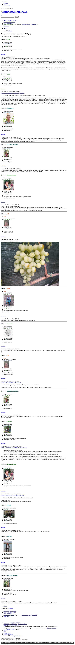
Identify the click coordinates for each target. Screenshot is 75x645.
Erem (8, 288)
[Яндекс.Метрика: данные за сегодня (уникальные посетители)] (15, 622)
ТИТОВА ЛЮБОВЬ (12, 575)
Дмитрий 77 (34, 24)
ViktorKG (9, 536)
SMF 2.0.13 (7, 624)
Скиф (8, 39)
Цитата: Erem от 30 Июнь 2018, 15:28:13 (11, 382)
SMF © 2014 (13, 624)
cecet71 (9, 505)
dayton (28, 24)
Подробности (4, 643)
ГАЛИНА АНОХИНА (12, 144)
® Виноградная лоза (9, 629)
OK (71, 642)
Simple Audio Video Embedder (12, 625)
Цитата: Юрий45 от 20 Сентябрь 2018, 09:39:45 (12, 495)
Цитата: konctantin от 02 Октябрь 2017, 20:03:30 (12, 93)
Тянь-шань (3, 54)
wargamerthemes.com (17, 635)
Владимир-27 (10, 108)
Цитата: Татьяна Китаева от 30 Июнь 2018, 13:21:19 (14, 447)
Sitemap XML (7, 633)
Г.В (8, 213)
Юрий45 (9, 421)
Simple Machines (22, 624)
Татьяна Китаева (11, 175)
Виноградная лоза (51, 628)
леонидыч (24, 24)
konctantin (9, 323)
